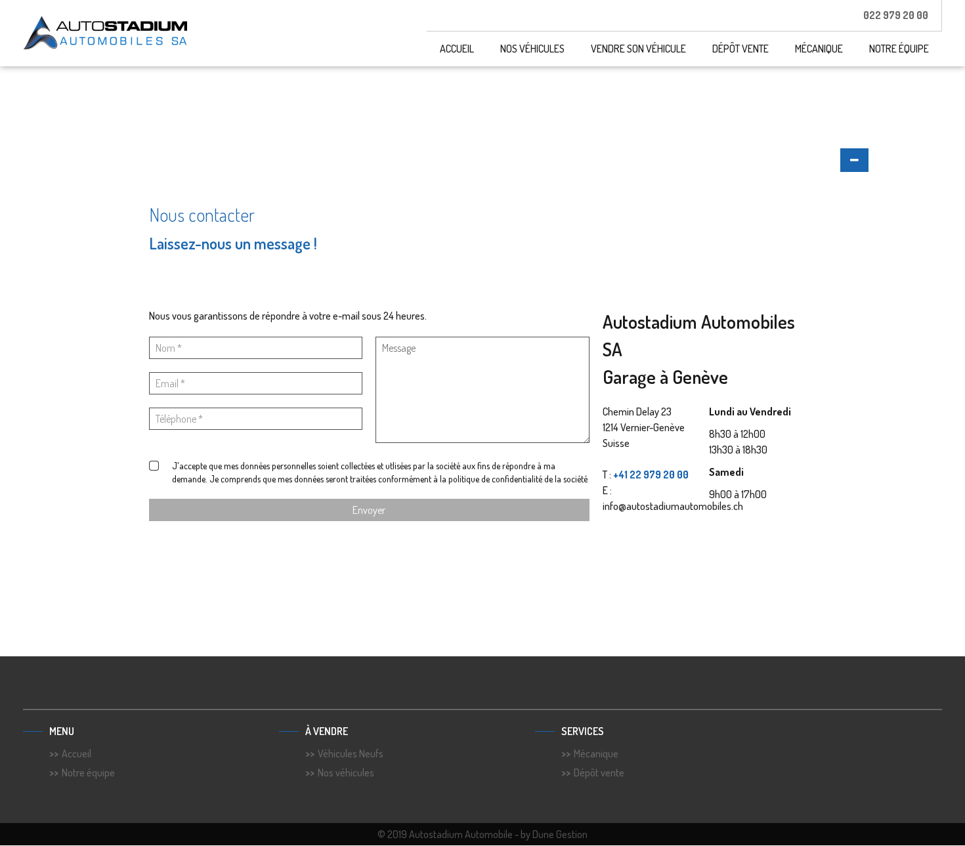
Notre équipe (899, 48)
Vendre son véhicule (638, 48)
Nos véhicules (532, 48)
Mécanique (819, 48)
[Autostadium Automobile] (105, 33)
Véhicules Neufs (350, 753)
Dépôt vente (740, 48)
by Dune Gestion (554, 834)
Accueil (457, 48)
